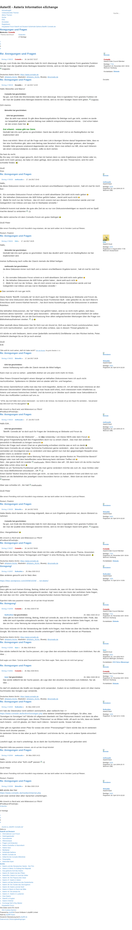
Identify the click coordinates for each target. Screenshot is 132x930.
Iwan (104, 650)
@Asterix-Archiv (11, 77)
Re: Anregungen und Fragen (18, 53)
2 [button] (0, 44)
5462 (111, 365)
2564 (111, 655)
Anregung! (6, 566)
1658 (111, 578)
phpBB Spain (10, 914)
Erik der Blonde (40, 350)
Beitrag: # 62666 (7, 786)
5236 (111, 186)
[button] (1, 39)
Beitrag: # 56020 (7, 179)
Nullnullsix (107, 574)
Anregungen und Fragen (13, 29)
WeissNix (106, 361)
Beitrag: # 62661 (7, 671)
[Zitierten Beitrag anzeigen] (29, 615)
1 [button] (0, 41)
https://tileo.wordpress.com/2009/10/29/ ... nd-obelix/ (24, 581)
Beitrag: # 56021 (7, 241)
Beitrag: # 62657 (7, 571)
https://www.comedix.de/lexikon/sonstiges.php (21, 713)
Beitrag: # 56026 (7, 509)
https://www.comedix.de (29, 74)
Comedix (11, 32)
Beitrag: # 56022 (7, 358)
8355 (111, 247)
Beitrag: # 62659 (7, 609)
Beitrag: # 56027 (7, 548)
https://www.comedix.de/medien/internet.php (20, 793)
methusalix (107, 182)
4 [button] (0, 48)
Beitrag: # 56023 (7, 420)
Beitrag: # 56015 (7, 59)
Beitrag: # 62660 (7, 647)
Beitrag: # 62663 (7, 707)
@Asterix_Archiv (33, 77)
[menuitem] (9, 13)
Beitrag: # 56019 (7, 85)
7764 (112, 64)
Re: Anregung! (8, 603)
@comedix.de (53, 77)
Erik (104, 242)
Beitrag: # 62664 (7, 755)
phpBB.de (23, 917)
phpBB (11, 912)
